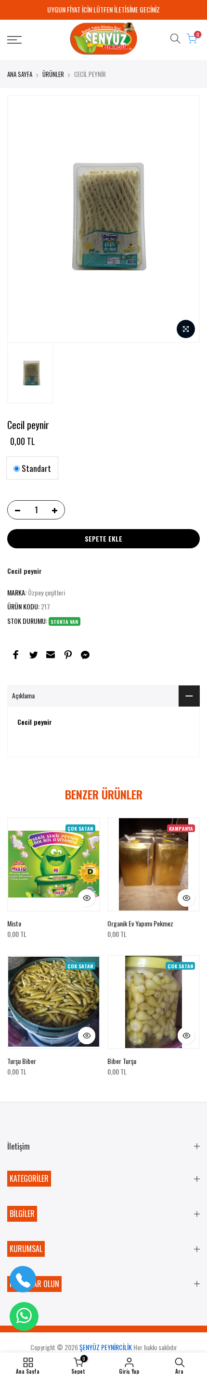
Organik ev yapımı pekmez (140, 923)
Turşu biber (21, 1061)
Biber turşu (121, 1061)
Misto (14, 923)
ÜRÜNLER (53, 74)
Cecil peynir (24, 571)
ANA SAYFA (19, 74)
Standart (35, 468)
